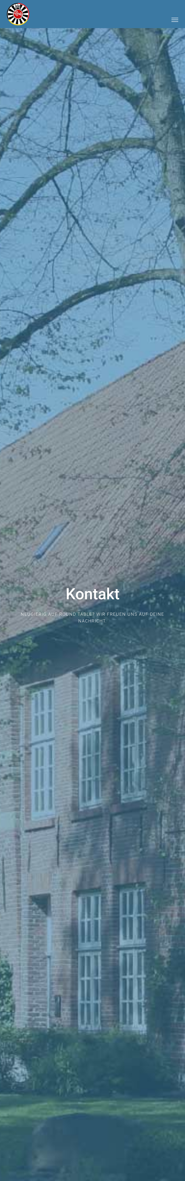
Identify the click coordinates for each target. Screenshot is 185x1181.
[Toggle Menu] (174, 20)
